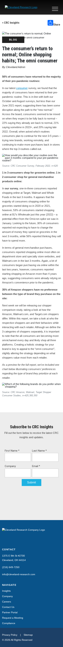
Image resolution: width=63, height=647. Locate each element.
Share (56, 24)
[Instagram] (11, 541)
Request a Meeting (12, 617)
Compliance (8, 623)
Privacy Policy (9, 634)
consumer (22, 88)
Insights (6, 590)
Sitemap (28, 634)
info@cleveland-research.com (18, 574)
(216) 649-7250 (10, 567)
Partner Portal (10, 612)
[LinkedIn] (4, 541)
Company (7, 596)
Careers (6, 601)
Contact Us (8, 607)
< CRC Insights (10, 22)
